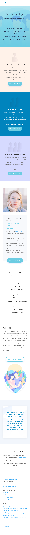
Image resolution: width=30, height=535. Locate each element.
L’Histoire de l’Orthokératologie (10, 510)
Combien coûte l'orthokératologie (11, 506)
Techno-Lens (6, 526)
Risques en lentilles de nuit (9, 505)
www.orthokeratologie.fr (11, 479)
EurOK (4, 528)
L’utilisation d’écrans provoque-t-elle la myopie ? (14, 517)
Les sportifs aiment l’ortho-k (10, 512)
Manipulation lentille (8, 497)
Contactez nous (21, 457)
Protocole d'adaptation (8, 496)
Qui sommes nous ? (15, 359)
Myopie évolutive (7, 494)
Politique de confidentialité (9, 486)
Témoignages (6, 499)
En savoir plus (15, 83)
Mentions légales (7, 485)
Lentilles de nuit (7, 492)
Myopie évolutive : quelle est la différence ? (13, 519)
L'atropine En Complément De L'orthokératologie (15, 508)
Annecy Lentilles (7, 524)
